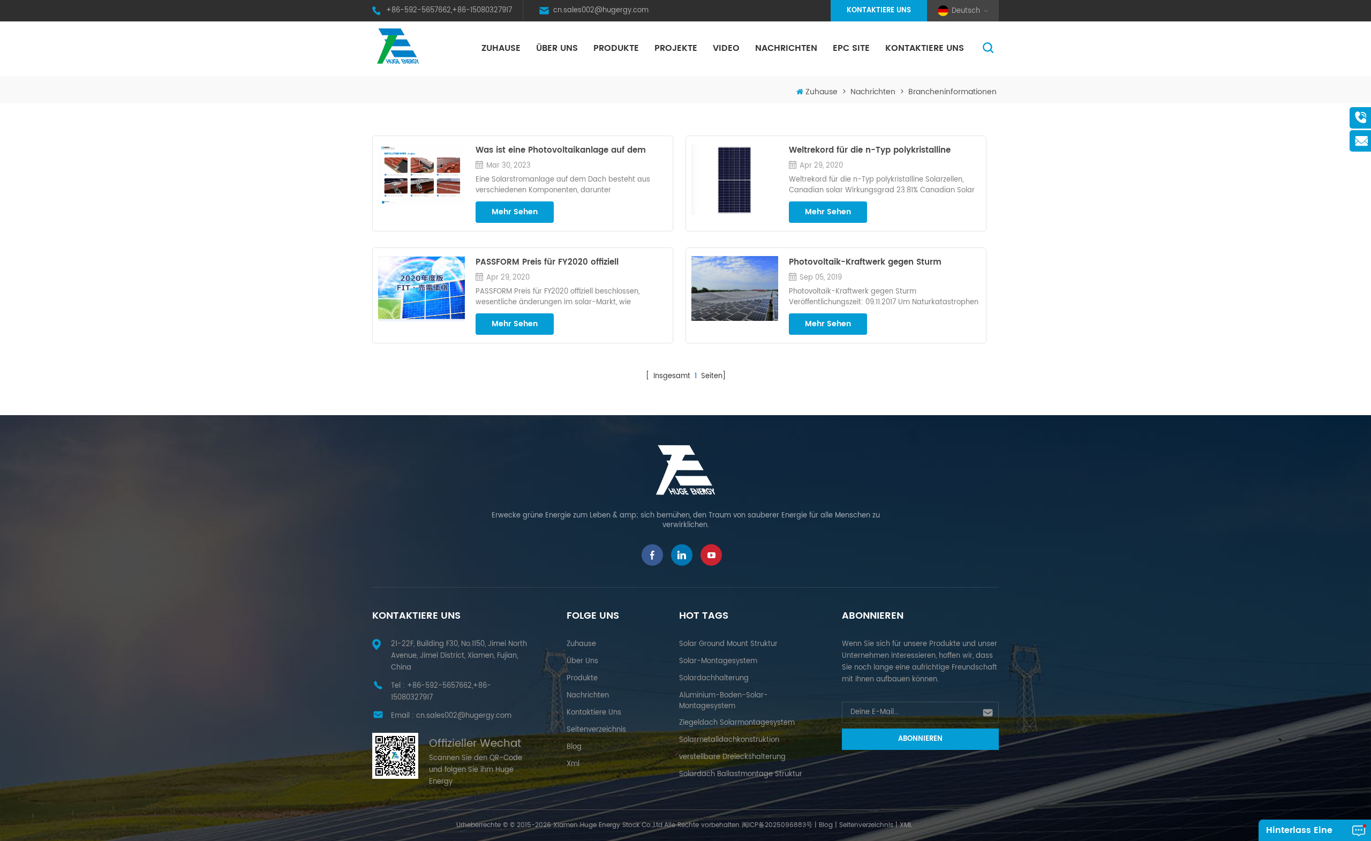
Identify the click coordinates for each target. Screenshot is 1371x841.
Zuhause (501, 48)
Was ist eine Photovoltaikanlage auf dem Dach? (561, 150)
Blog (574, 747)
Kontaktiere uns (879, 10)
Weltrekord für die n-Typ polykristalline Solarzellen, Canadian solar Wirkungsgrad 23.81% (875, 150)
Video (726, 48)
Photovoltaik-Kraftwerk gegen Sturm (865, 262)
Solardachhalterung (714, 678)
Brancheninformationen (952, 92)
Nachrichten (786, 48)
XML (906, 825)
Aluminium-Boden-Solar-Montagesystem (723, 701)
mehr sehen (515, 212)
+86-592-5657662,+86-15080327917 (449, 10)
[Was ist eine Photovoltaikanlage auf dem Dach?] (421, 174)
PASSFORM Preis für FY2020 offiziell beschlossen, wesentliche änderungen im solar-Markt (561, 262)
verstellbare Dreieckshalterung (732, 757)
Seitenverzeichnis (596, 729)
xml (573, 764)
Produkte (616, 48)
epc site (851, 48)
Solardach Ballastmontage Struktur (740, 774)
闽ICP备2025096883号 (777, 825)
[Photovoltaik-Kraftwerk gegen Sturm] (734, 288)
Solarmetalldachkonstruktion (729, 740)
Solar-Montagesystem (718, 661)
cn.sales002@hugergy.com (601, 10)
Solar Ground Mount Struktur (728, 644)
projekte (675, 48)
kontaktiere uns (924, 48)
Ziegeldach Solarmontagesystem (737, 723)
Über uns (557, 48)
